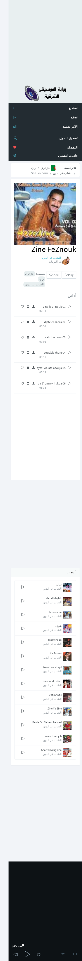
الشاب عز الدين (62, 173)
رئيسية (68, 168)
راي (33, 168)
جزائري (46, 168)
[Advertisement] (41, 41)
